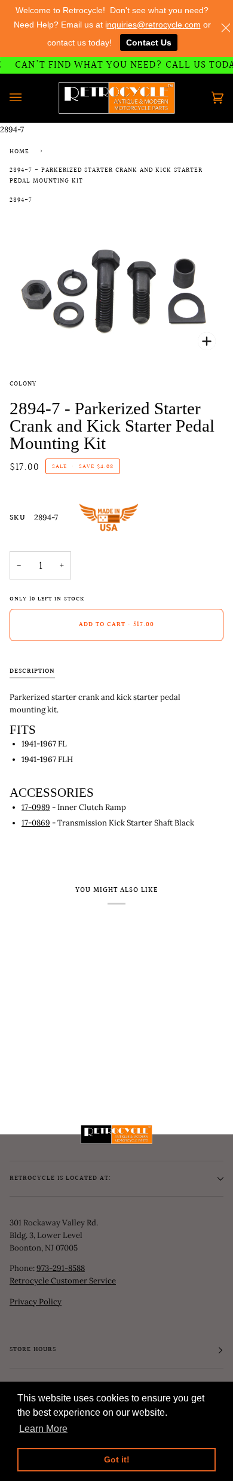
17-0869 (36, 823)
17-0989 (36, 807)
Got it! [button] (117, 1459)
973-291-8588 (60, 1268)
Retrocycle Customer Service (63, 1281)
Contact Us (148, 42)
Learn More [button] (43, 1429)
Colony (23, 384)
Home (19, 152)
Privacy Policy (36, 1302)
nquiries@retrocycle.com (154, 24)
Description (32, 671)
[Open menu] (27, 98)
